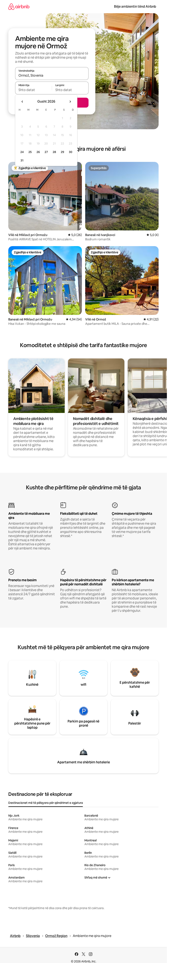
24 (22, 152)
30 (70, 152)
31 (22, 160)
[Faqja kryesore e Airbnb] (18, 6)
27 (46, 152)
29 (62, 152)
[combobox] (51, 75)
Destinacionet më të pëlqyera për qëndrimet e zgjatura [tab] (45, 803)
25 (30, 152)
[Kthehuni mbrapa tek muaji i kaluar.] (22, 101)
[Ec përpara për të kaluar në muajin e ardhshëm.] (70, 101)
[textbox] (33, 89)
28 (54, 152)
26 (38, 152)
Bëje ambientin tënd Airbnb (135, 6)
